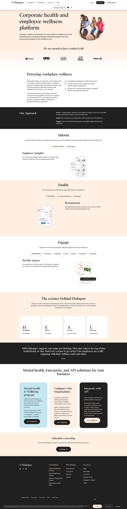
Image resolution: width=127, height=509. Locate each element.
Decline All (108, 506)
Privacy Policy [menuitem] (34, 497)
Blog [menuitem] (84, 468)
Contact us (100, 2)
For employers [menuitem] (70, 468)
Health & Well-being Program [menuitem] (54, 474)
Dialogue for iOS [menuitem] (88, 477)
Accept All (97, 506)
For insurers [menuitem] (69, 471)
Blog (58, 2)
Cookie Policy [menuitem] (55, 497)
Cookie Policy (80, 507)
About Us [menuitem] (68, 474)
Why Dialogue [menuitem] (71, 465)
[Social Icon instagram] (23, 469)
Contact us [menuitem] (86, 474)
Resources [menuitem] (86, 465)
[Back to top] (95, 499)
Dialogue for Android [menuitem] (89, 480)
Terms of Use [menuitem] (42, 497)
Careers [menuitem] (68, 477)
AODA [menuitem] (48, 497)
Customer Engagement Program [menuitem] (55, 479)
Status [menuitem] (85, 483)
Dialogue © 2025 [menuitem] (25, 497)
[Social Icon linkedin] (20, 469)
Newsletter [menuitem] (86, 471)
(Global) (112, 2)
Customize (118, 506)
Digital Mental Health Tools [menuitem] (55, 484)
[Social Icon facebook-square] (26, 469)
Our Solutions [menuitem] (54, 465)
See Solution (32, 422)
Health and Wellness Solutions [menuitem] (55, 469)
